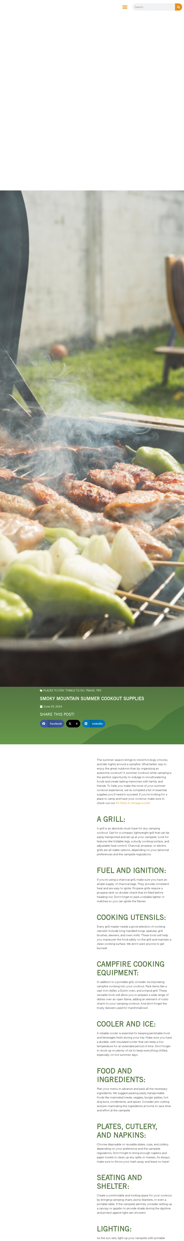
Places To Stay (53, 690)
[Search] (178, 7)
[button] (125, 7)
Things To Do (74, 690)
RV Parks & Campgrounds (132, 803)
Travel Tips (93, 690)
